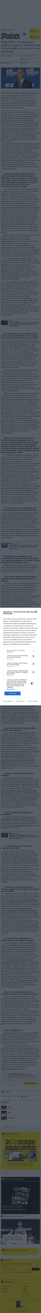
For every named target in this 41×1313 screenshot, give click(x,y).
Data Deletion (8, 701)
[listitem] (20, 651)
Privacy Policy (33, 701)
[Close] (37, 612)
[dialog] (20, 656)
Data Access (20, 701)
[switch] (32, 656)
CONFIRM (12, 693)
